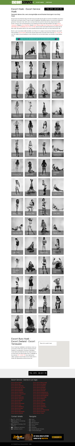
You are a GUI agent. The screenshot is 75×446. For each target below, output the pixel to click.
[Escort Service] (22, 3)
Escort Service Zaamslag (17, 386)
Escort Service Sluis (16, 410)
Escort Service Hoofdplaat (39, 384)
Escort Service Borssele (17, 389)
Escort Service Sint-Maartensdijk (41, 410)
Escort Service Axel (16, 402)
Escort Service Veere (38, 408)
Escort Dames (40, 2)
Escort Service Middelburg (17, 406)
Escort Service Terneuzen (17, 398)
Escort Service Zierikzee (17, 413)
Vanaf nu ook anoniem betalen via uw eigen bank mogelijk (37, 39)
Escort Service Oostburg (39, 403)
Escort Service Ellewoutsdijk (40, 382)
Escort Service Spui (16, 384)
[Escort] (37, 440)
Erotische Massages (18, 7)
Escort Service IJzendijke (39, 400)
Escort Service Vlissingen (39, 405)
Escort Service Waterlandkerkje (40, 395)
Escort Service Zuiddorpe (17, 392)
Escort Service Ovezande (39, 390)
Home (32, 419)
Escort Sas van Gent (31, 26)
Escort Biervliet (25, 25)
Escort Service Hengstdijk (17, 397)
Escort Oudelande (21, 26)
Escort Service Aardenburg (39, 406)
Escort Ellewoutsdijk (38, 25)
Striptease (49, 2)
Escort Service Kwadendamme (40, 392)
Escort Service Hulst (38, 402)
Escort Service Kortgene (17, 408)
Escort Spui (46, 25)
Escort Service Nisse (16, 395)
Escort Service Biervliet (16, 400)
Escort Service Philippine (39, 398)
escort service (22, 32)
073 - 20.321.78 (58, 32)
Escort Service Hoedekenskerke (41, 394)
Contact (33, 425)
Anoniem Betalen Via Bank (37, 429)
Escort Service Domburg (39, 411)
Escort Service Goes (16, 405)
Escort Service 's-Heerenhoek (18, 394)
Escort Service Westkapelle (17, 411)
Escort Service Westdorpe (39, 389)
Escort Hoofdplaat (54, 25)
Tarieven (33, 421)
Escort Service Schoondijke (39, 397)
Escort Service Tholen (38, 413)
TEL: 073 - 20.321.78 (37, 373)
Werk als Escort (35, 422)
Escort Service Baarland (17, 390)
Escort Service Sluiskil (16, 382)
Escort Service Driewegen (39, 387)
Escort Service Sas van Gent (18, 387)
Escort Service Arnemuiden (17, 403)
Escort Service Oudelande (39, 386)
